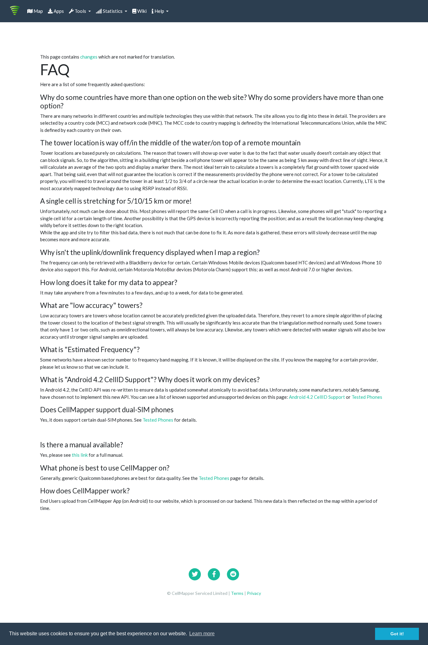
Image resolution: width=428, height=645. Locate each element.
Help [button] (159, 11)
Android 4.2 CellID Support (317, 397)
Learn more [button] (202, 633)
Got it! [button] (397, 633)
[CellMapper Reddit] (233, 573)
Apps (58, 11)
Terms (237, 593)
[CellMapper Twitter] (195, 573)
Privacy (254, 593)
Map (38, 11)
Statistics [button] (112, 11)
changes (88, 57)
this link (80, 455)
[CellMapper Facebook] (214, 573)
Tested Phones (367, 397)
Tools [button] (80, 11)
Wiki (141, 11)
